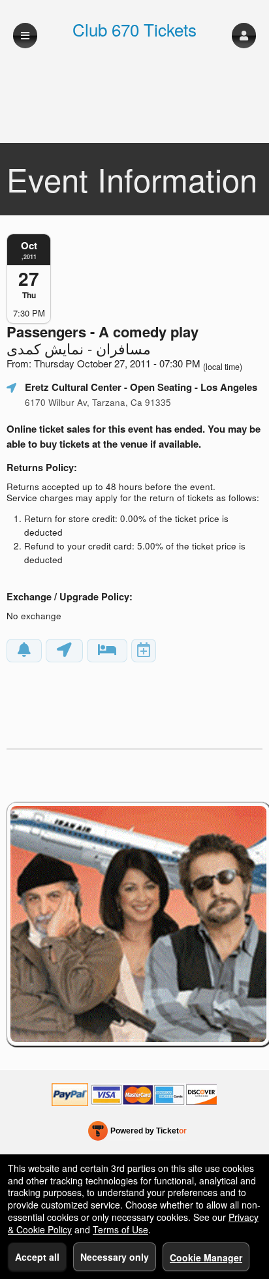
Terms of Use (120, 1229)
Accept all (37, 1256)
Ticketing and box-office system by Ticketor (137, 1133)
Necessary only (114, 1256)
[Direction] (64, 651)
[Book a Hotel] (107, 651)
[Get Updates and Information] (24, 651)
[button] (244, 35)
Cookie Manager (206, 1257)
